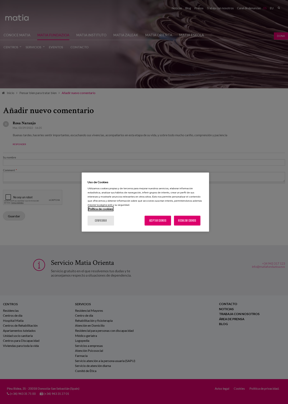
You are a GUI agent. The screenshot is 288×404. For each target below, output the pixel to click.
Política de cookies (101, 208)
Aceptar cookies (157, 220)
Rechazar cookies (187, 220)
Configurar (101, 220)
